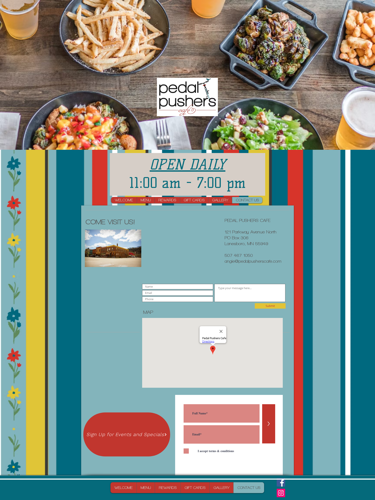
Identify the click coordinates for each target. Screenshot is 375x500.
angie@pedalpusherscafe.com (253, 261)
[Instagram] (281, 493)
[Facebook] (281, 482)
